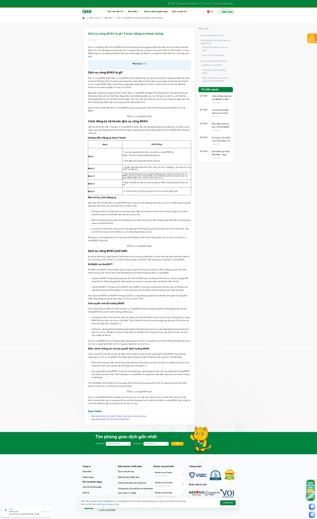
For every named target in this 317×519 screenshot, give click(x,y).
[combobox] (118, 443)
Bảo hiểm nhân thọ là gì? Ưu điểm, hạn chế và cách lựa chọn (119, 416)
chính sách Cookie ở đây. (107, 504)
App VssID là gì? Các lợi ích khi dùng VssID (110, 419)
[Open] (128, 443)
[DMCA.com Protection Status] (229, 475)
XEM (177, 444)
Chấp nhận (228, 503)
